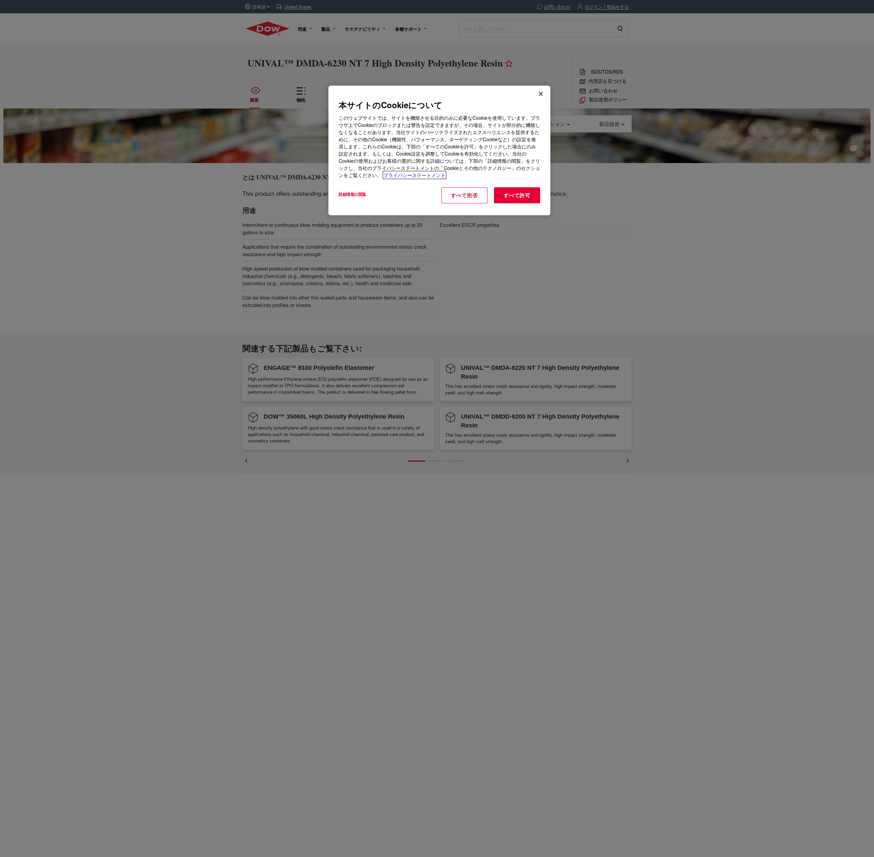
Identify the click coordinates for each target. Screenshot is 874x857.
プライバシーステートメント (414, 175)
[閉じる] (540, 93)
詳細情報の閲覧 (352, 194)
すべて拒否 (464, 195)
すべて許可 (517, 195)
